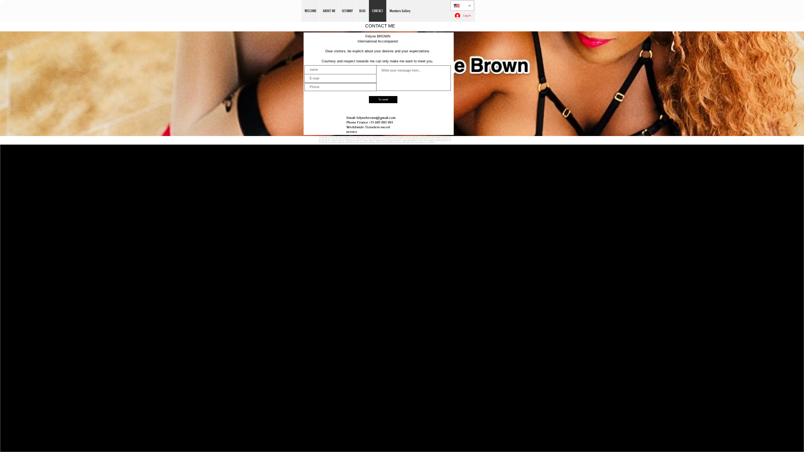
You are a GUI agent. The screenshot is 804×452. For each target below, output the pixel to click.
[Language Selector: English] (462, 6)
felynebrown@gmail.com (376, 118)
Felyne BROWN (377, 36)
